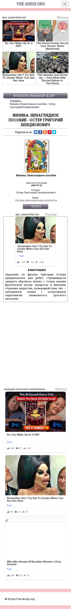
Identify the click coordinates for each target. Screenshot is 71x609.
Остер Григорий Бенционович (36, 192)
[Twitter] (54, 132)
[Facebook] (40, 132)
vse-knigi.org (31, 3)
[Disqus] (35, 346)
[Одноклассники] (45, 132)
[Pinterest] (50, 132)
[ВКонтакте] (36, 132)
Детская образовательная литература (36, 200)
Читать (36, 206)
